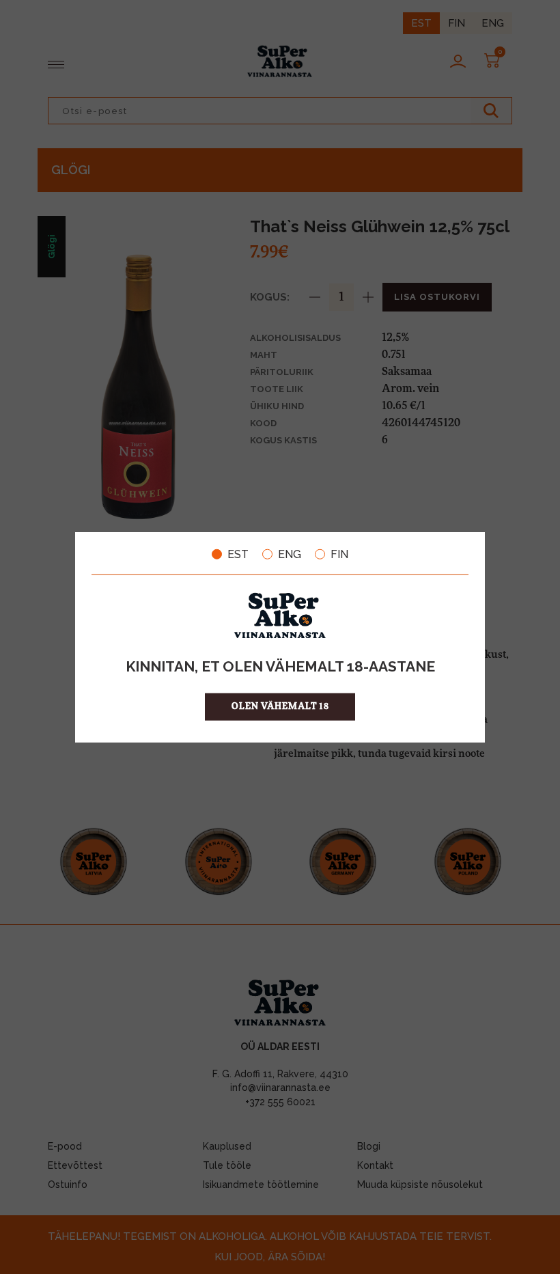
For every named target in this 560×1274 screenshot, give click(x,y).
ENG (289, 554)
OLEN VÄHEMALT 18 (280, 706)
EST (238, 554)
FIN (339, 554)
